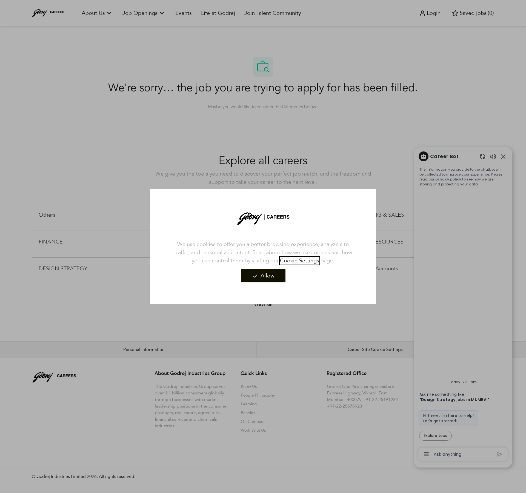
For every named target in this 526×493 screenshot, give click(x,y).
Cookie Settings (299, 260)
